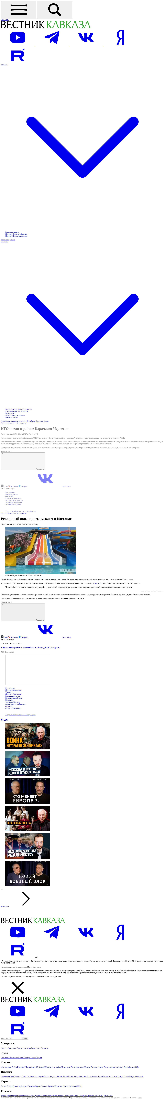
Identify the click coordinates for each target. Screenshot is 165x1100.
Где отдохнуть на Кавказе (15, 415)
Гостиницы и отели (12, 696)
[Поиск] (54, 10)
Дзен (5, 486)
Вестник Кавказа (7, 423)
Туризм (8, 692)
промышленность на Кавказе (16, 849)
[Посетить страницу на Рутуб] (18, 62)
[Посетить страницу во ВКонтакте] (86, 45)
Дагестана (21, 741)
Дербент (8, 845)
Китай (7, 843)
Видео (33, 421)
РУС (3, 20)
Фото (29, 421)
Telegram (24, 486)
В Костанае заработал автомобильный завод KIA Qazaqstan (30, 647)
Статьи (12, 240)
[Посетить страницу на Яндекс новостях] (120, 45)
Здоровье (39, 421)
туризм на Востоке (12, 702)
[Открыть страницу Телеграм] (52, 45)
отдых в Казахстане (12, 708)
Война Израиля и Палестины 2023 (18, 409)
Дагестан (8, 841)
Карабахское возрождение (11, 421)
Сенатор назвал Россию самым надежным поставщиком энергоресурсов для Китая (41, 809)
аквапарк (8, 706)
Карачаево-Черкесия (13, 498)
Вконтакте (66, 486)
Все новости (21, 423)
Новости (14, 486)
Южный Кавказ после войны (16, 411)
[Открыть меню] (18, 10)
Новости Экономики (13, 694)
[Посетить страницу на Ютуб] (18, 45)
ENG (7, 20)
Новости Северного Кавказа (16, 234)
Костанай (9, 700)
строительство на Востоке (15, 704)
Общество (9, 496)
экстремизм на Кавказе (14, 500)
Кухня (46, 421)
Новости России (11, 494)
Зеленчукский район (13, 504)
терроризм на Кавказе (13, 502)
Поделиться (39, 469)
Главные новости (12, 232)
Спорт (23, 421)
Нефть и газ (9, 413)
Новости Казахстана (13, 690)
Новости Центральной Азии (16, 236)
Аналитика (5, 240)
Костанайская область (13, 698)
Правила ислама (11, 417)
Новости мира (10, 835)
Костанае (98, 583)
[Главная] (46, 28)
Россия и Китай (11, 847)
